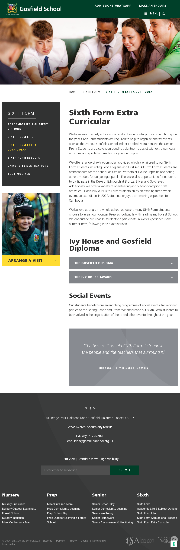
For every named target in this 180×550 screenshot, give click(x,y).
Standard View (88, 459)
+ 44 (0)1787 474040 (90, 436)
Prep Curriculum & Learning (63, 508)
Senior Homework (103, 518)
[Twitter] (86, 408)
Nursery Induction (13, 518)
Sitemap (47, 540)
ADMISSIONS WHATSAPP (113, 5)
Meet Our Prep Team (60, 504)
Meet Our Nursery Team (16, 522)
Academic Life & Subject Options (157, 508)
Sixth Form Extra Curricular (153, 522)
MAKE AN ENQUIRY (153, 5)
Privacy (73, 540)
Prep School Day (57, 513)
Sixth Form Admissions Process (157, 518)
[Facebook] (90, 408)
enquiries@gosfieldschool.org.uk (90, 441)
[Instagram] (94, 408)
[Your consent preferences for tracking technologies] (174, 543)
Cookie (84, 540)
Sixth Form (143, 504)
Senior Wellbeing (102, 513)
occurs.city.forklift (99, 427)
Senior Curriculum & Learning (109, 508)
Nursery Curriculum (13, 504)
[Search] (163, 13)
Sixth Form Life (146, 513)
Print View (69, 459)
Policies (60, 540)
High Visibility (109, 459)
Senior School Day (103, 504)
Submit (125, 470)
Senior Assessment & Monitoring (112, 522)
